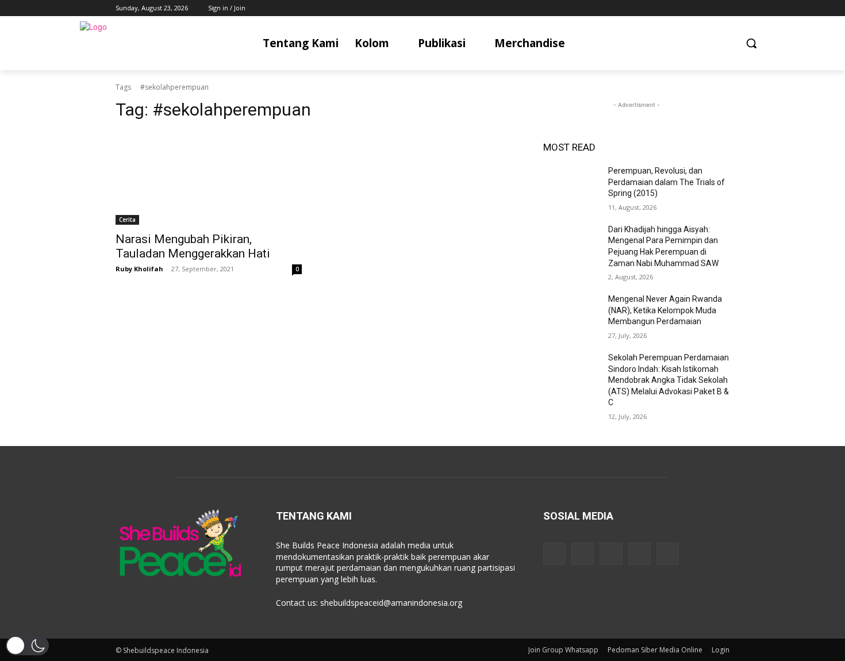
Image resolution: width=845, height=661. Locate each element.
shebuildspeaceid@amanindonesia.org (391, 602)
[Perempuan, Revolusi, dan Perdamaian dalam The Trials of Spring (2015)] (571, 185)
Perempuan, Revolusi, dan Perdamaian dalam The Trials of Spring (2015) (666, 182)
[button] (751, 43)
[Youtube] (722, 8)
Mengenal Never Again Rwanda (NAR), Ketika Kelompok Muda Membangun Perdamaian (665, 310)
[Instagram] (675, 8)
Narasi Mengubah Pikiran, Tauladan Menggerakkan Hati (193, 246)
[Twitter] (691, 8)
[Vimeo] (706, 8)
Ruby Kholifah (139, 268)
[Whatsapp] (667, 554)
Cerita (127, 220)
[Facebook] (659, 8)
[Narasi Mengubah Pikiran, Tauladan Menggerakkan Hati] (209, 178)
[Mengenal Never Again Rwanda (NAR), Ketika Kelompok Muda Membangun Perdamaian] (571, 313)
